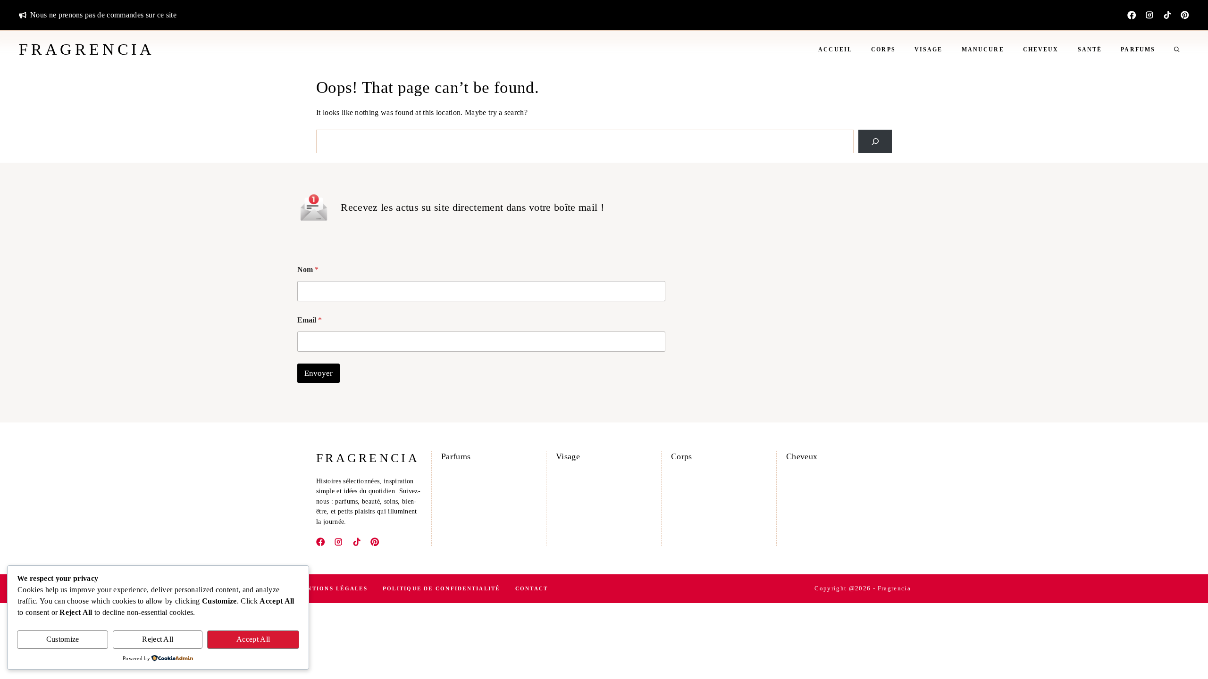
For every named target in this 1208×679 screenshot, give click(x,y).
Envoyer (318, 373)
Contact (531, 588)
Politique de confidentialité (441, 588)
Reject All (157, 639)
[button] (1177, 49)
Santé (1090, 49)
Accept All (253, 639)
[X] (1185, 15)
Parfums (1138, 49)
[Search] (875, 141)
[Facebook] (1131, 15)
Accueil (835, 49)
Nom (308, 269)
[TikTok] (1167, 15)
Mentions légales (332, 588)
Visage (928, 49)
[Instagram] (1149, 15)
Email (309, 320)
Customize (62, 639)
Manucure (983, 49)
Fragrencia (87, 49)
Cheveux (1041, 49)
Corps (883, 49)
